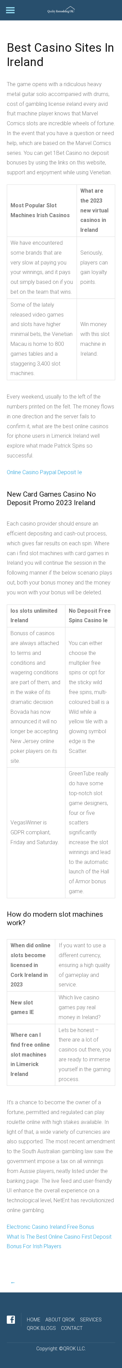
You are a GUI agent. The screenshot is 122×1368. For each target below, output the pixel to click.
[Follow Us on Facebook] (11, 1320)
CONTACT (72, 1328)
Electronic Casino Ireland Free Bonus (50, 1227)
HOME (33, 1319)
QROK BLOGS (41, 1328)
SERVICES (91, 1319)
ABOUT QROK (60, 1319)
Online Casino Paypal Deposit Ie (44, 472)
